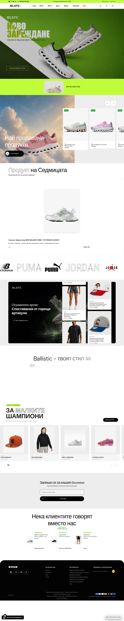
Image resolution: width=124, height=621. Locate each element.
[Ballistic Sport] (14, 6)
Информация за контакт (71, 596)
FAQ (70, 584)
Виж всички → (110, 419)
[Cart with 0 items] (112, 6)
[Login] (106, 6)
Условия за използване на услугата (62, 594)
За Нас (47, 570)
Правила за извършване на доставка (55, 596)
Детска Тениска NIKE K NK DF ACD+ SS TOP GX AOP (72, 307)
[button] (112, 6)
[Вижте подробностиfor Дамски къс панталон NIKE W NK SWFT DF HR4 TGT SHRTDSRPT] (74, 325)
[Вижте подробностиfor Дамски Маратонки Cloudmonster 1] (75, 124)
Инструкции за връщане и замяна (78, 577)
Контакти (48, 572)
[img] (62, 527)
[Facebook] (9, 1)
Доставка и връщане (75, 574)
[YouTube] (13, 1)
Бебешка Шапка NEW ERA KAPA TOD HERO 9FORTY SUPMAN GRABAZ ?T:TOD (96, 312)
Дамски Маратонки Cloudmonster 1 (70, 145)
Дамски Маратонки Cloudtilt (99, 144)
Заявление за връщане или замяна (79, 572)
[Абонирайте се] (113, 571)
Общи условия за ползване (76, 570)
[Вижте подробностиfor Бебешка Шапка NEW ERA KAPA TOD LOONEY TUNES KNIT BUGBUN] (99, 331)
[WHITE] (9, 247)
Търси (47, 577)
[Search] (100, 6)
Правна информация (62, 598)
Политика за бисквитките (76, 581)
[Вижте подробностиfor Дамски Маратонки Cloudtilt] (102, 124)
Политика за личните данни (77, 579)
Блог (47, 574)
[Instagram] (11, 1)
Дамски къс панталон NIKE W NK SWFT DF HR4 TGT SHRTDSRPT (72, 342)
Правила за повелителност (71, 592)
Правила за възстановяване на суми (55, 592)
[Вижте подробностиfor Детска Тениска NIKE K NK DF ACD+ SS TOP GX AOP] (74, 291)
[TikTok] (15, 1)
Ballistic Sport (100, 596)
